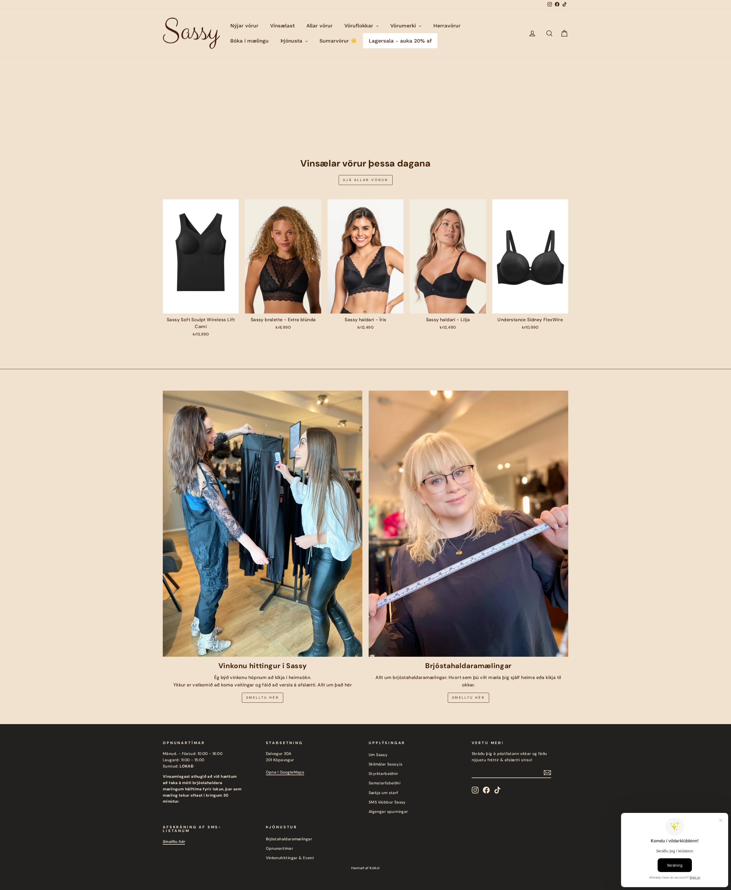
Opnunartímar (279, 848)
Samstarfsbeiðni (384, 783)
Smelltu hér (262, 697)
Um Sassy (378, 754)
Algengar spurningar (388, 811)
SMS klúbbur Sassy (387, 802)
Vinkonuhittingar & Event (290, 857)
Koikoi (374, 868)
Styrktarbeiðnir (383, 773)
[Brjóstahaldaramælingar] (468, 524)
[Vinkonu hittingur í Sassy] (262, 524)
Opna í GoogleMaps (285, 772)
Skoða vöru (201, 307)
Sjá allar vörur (365, 180)
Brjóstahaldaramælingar (289, 839)
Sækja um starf (383, 792)
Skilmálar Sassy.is (385, 764)
